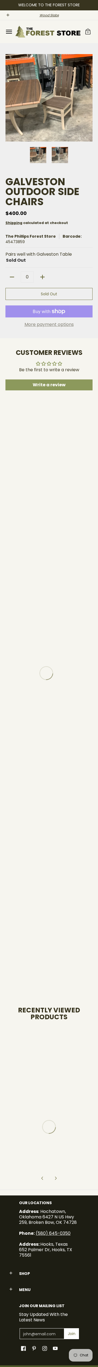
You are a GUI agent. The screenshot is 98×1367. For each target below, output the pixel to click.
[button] (88, 31)
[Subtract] (12, 277)
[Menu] (8, 31)
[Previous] (9, 98)
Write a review (49, 385)
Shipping (13, 222)
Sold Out (49, 294)
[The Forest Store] (48, 31)
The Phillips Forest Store (30, 236)
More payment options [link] (49, 324)
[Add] (42, 277)
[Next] (89, 98)
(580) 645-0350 (53, 1233)
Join (71, 1333)
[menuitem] (8, 31)
